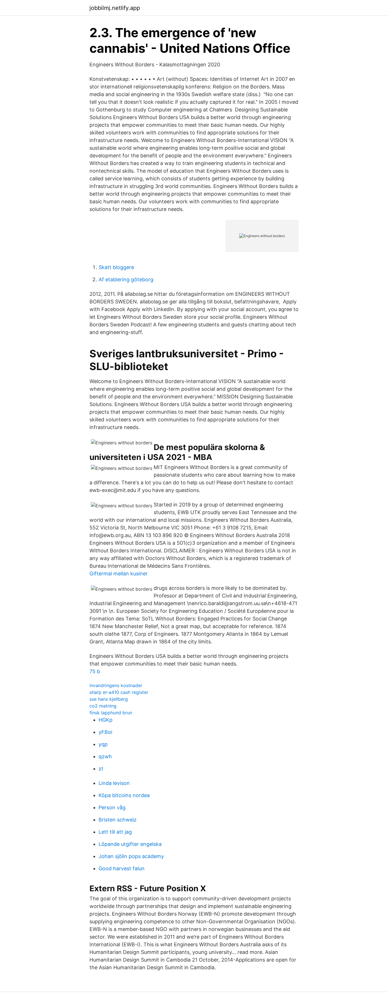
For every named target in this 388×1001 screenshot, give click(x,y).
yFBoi (105, 732)
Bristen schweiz (118, 820)
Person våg (112, 807)
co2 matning (102, 706)
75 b (94, 671)
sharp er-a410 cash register (118, 692)
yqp (103, 744)
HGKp (105, 720)
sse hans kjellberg (108, 699)
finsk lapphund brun (110, 712)
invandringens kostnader (115, 685)
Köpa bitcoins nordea (124, 795)
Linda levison (114, 783)
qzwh (105, 756)
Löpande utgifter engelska (130, 844)
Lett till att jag (115, 832)
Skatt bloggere (116, 267)
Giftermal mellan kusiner (118, 573)
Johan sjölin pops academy (131, 856)
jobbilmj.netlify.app (114, 8)
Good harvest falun (122, 868)
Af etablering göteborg (126, 279)
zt (101, 769)
